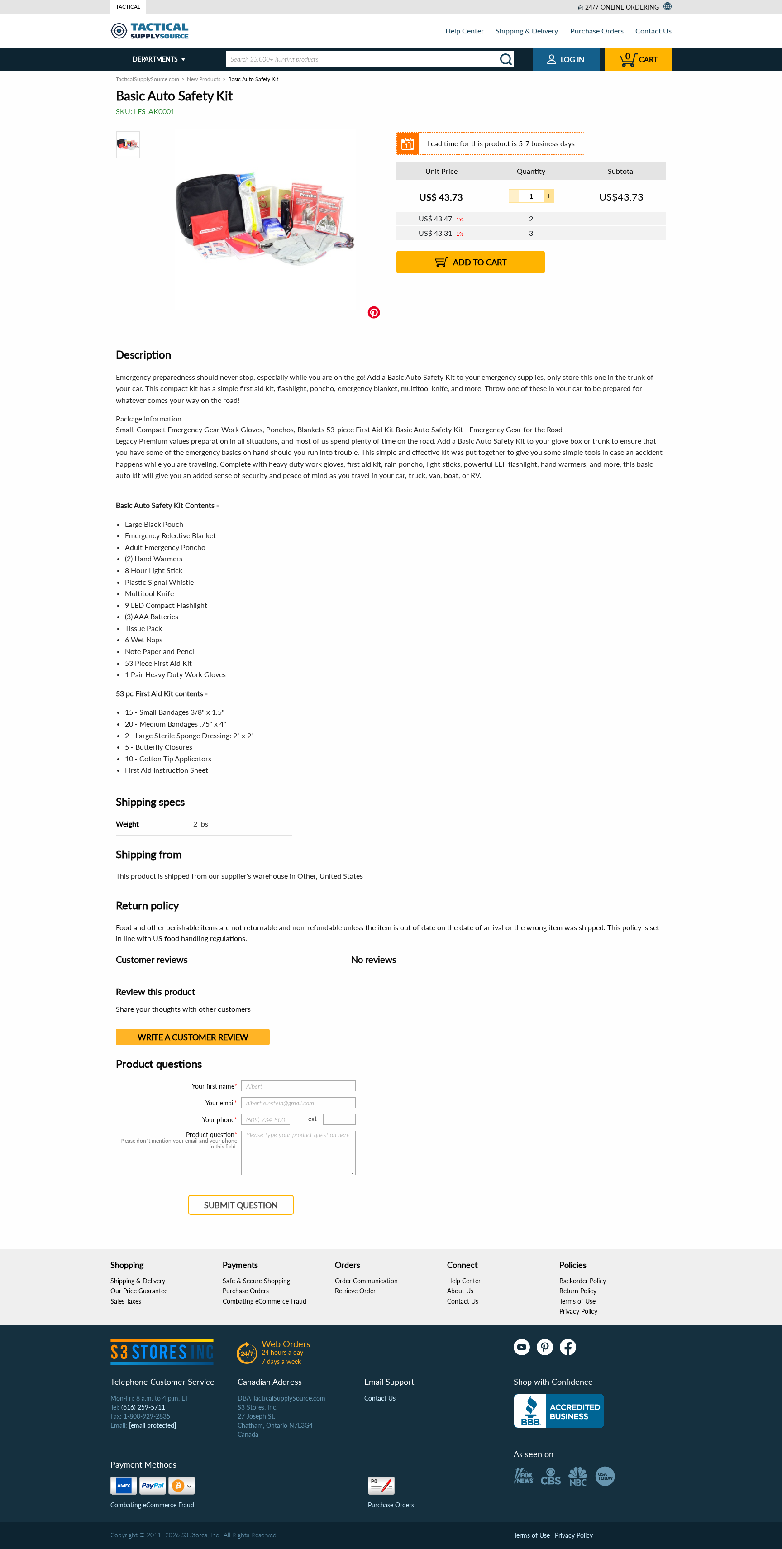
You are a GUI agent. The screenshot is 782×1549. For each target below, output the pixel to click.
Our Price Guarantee (138, 1291)
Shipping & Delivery (527, 30)
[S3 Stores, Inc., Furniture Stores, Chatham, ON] (559, 1411)
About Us (460, 1291)
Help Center (464, 30)
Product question (210, 1135)
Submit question (241, 1205)
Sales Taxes (125, 1301)
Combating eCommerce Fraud (264, 1301)
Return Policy (577, 1291)
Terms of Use (577, 1301)
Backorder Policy (582, 1281)
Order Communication (366, 1281)
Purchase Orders (597, 30)
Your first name (213, 1086)
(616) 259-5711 (143, 1407)
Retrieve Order (355, 1291)
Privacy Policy (578, 1311)
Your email (219, 1103)
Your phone (218, 1120)
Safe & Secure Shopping (256, 1281)
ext (312, 1119)
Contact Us (653, 30)
